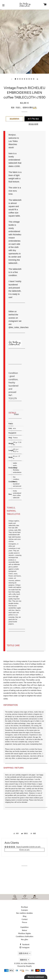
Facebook (25, 944)
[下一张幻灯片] (37, 78)
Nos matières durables (24, 913)
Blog (24, 916)
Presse (24, 922)
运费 (34, 107)
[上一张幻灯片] (11, 78)
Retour (24, 930)
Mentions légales (24, 933)
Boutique (24, 907)
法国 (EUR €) (23, 953)
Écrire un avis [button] (24, 850)
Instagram (25, 947)
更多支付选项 (33, 124)
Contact (24, 919)
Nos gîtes (24, 939)
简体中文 (23, 960)
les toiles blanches (28, 963)
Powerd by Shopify (24, 966)
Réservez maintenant (36, 977)
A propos (24, 910)
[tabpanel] (24, 41)
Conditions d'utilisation (24, 936)
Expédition (24, 927)
